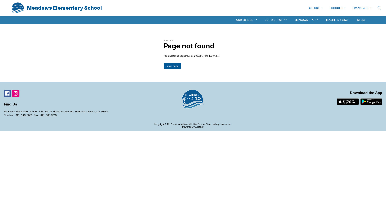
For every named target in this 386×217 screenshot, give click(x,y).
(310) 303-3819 (48, 115)
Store (361, 19)
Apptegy (199, 127)
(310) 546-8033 (23, 115)
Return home (172, 66)
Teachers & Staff (338, 19)
